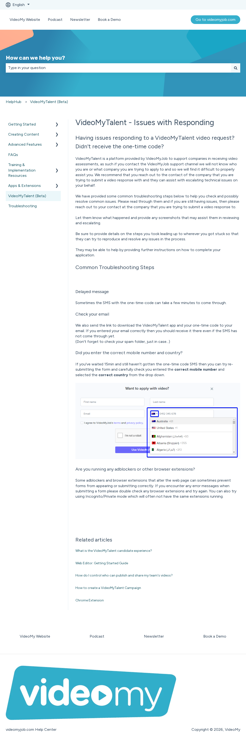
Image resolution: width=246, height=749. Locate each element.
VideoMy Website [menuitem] (35, 636)
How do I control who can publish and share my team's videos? (124, 575)
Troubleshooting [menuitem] (22, 206)
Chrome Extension (89, 600)
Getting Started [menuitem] (22, 124)
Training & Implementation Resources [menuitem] (22, 170)
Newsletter (80, 19)
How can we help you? (35, 57)
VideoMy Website (25, 19)
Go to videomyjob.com (215, 19)
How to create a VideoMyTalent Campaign (108, 588)
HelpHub (13, 101)
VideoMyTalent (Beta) (49, 101)
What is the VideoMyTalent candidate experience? (113, 551)
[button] (57, 125)
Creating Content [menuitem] (23, 134)
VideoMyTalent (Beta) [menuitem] (27, 196)
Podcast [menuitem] (97, 636)
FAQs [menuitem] (13, 154)
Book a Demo (109, 19)
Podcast (55, 19)
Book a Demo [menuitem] (214, 636)
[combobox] (118, 67)
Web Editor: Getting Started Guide (101, 563)
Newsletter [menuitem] (154, 636)
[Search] (235, 67)
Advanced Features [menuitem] (25, 144)
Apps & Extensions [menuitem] (24, 185)
